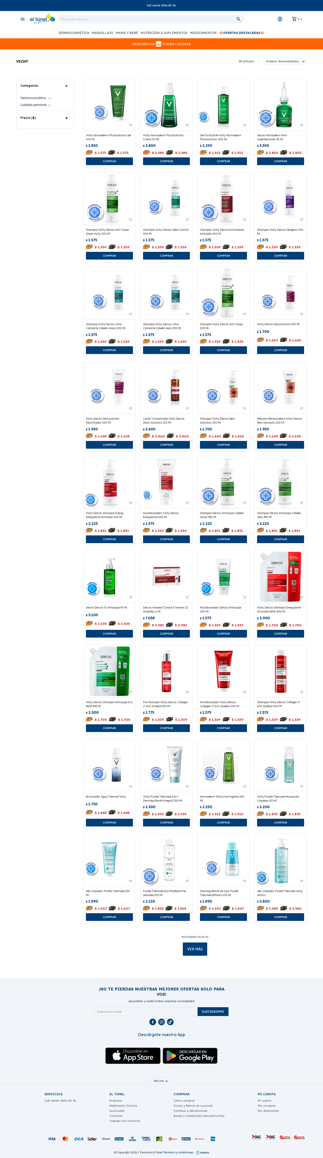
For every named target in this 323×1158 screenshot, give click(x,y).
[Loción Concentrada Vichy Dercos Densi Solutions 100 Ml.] (166, 387)
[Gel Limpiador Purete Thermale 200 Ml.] (109, 860)
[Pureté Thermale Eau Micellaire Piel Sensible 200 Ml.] (166, 860)
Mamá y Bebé (127, 33)
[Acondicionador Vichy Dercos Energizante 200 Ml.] (166, 482)
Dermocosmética (74, 33)
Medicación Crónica (123, 1105)
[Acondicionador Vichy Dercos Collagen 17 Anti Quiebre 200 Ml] (223, 671)
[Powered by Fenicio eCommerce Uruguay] (202, 1152)
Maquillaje (102, 33)
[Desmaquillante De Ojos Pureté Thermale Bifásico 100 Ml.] (223, 860)
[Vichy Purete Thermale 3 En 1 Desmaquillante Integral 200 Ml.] (166, 765)
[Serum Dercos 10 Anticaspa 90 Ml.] (109, 577)
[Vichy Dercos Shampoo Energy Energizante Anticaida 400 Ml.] (109, 482)
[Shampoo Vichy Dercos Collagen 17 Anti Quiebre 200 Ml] (280, 671)
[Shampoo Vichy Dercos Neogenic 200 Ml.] (280, 199)
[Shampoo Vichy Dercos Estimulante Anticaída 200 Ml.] (223, 199)
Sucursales (117, 1110)
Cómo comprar (184, 1100)
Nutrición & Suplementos (164, 33)
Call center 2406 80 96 (60, 1100)
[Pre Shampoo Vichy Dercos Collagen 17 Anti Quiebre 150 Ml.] (166, 671)
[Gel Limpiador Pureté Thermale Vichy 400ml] (280, 860)
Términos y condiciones (178, 1152)
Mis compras (267, 1105)
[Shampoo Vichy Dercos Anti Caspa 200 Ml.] (223, 293)
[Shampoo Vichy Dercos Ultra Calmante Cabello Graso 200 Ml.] (109, 293)
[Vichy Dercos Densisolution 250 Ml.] (280, 293)
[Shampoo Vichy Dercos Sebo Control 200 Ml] (166, 199)
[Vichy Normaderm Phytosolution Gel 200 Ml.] (109, 104)
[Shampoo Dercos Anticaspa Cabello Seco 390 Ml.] (280, 482)
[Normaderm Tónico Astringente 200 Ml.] (223, 765)
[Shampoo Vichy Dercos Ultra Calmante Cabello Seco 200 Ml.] (166, 293)
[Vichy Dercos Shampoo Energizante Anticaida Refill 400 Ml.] (280, 577)
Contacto (115, 1115)
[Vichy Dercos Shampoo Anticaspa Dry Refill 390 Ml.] (109, 671)
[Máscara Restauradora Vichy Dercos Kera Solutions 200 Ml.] (280, 387)
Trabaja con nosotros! (124, 1121)
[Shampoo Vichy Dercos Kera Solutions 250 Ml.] (223, 387)
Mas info (161, 1081)
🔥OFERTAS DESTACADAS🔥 (241, 33)
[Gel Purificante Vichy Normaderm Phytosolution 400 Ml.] (223, 104)
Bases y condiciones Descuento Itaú (199, 1115)
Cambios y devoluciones (190, 1110)
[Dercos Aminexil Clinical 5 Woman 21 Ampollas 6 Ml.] (166, 577)
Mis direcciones (268, 1110)
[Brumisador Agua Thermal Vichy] (109, 765)
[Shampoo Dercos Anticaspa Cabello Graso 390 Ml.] (223, 482)
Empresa (115, 1100)
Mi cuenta (264, 1100)
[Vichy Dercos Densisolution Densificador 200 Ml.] (109, 387)
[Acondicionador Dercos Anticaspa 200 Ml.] (223, 577)
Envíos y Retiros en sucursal (193, 1105)
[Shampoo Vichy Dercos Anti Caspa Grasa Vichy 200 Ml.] (109, 199)
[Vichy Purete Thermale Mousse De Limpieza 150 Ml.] (280, 765)
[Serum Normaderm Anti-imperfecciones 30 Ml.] (280, 104)
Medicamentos (203, 33)
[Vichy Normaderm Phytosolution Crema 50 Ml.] (166, 104)
